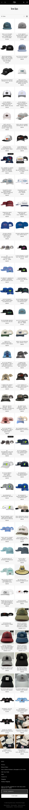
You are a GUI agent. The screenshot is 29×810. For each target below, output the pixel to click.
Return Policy (4, 767)
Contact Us (4, 777)
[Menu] (2, 2)
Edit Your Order (5, 772)
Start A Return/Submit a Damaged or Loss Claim (13, 769)
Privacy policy (14, 805)
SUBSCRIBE (15, 796)
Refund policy (7, 805)
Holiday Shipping (5, 782)
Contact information (18, 807)
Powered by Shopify (20, 803)
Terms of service (21, 805)
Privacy (3, 765)
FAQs (2, 774)
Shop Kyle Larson (12, 803)
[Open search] (5, 2)
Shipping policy (9, 807)
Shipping (3, 779)
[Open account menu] (23, 2)
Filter (4, 16)
